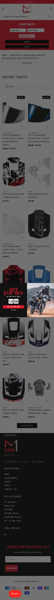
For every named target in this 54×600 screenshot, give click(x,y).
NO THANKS (13, 309)
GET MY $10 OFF (13, 307)
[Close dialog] (2, 284)
